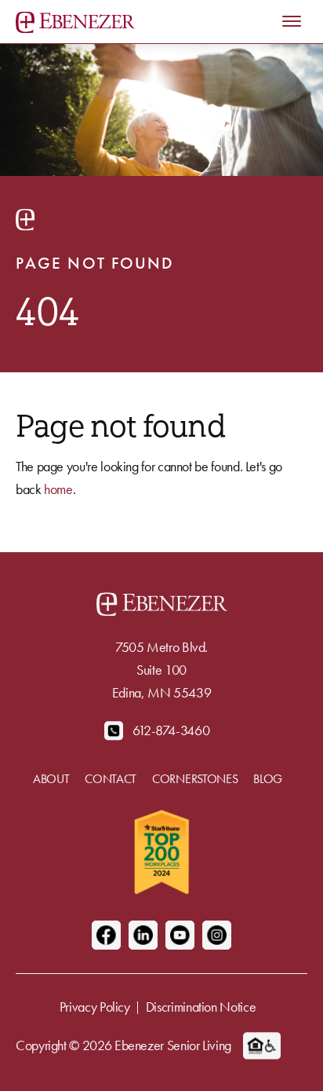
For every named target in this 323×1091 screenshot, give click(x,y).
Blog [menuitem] (267, 779)
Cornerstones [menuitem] (195, 779)
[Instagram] (216, 935)
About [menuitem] (51, 779)
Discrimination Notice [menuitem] (201, 1007)
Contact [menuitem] (110, 779)
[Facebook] (106, 935)
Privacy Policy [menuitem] (95, 1007)
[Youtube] (179, 935)
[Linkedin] (143, 935)
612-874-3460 (171, 730)
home (58, 489)
